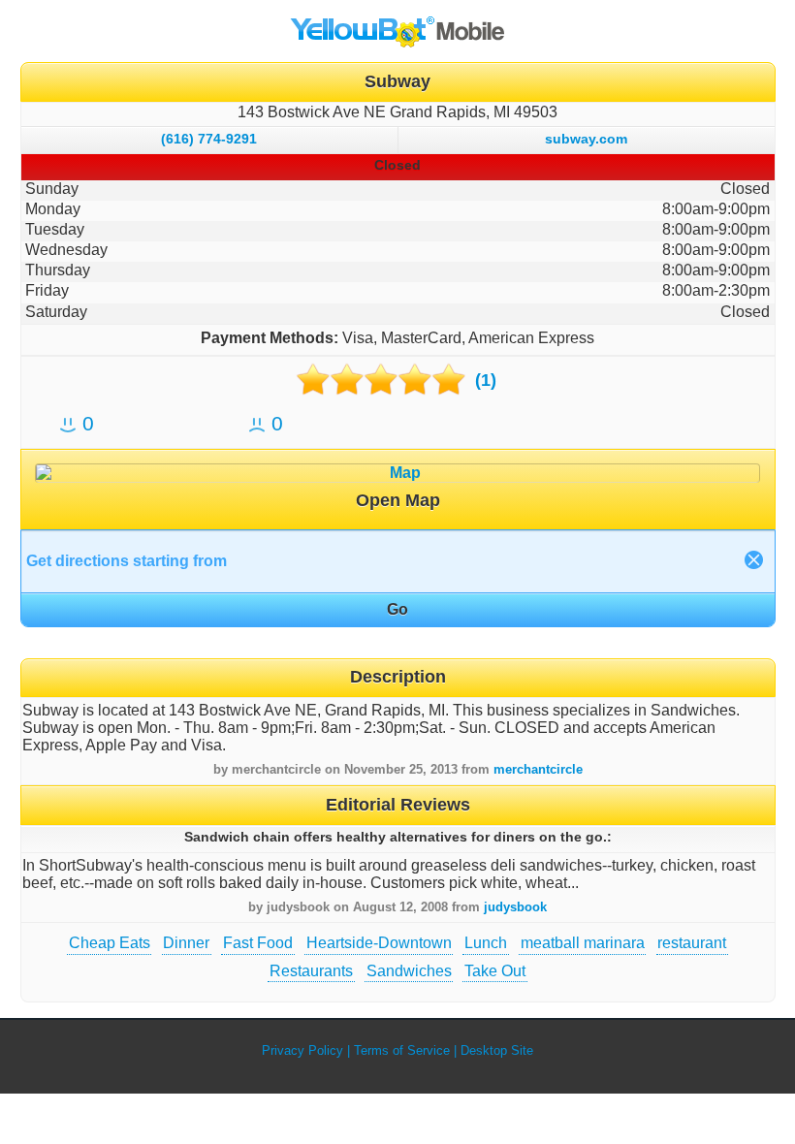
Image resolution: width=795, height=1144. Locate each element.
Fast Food (258, 943)
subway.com (586, 138)
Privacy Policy (302, 1050)
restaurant (691, 943)
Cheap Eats (109, 943)
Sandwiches (409, 971)
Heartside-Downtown (379, 943)
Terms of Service (402, 1050)
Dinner (186, 943)
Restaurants (311, 971)
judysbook (515, 907)
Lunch (485, 943)
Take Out (494, 971)
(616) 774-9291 (209, 138)
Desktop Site (497, 1050)
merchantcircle (538, 769)
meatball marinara (583, 943)
